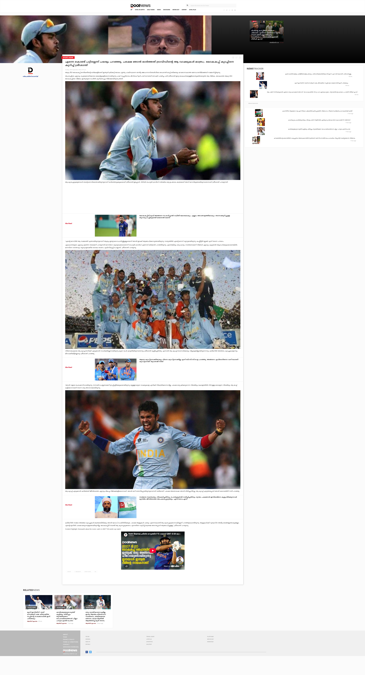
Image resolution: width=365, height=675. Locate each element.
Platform (210, 636)
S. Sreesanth (78, 571)
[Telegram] (232, 10)
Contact (66, 644)
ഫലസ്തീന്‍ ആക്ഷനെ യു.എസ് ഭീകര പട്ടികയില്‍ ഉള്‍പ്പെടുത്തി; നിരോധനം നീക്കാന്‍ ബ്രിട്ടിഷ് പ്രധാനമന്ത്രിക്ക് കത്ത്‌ (317, 111)
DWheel (88, 639)
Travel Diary (150, 636)
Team (65, 637)
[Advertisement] (153, 204)
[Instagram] (229, 10)
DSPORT (184, 9)
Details (88, 644)
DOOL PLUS (192, 9)
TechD (87, 636)
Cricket (69, 571)
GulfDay (149, 644)
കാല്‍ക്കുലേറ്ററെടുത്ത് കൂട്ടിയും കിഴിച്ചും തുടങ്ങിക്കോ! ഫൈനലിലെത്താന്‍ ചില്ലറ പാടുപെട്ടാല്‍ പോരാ (319, 129)
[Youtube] (235, 10)
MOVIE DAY (176, 9)
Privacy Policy (68, 639)
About (65, 634)
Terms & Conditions (70, 642)
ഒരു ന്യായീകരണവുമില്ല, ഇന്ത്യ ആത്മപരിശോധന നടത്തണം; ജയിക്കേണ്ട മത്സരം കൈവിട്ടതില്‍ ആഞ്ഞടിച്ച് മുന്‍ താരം (96, 616)
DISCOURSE (166, 9)
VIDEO (159, 9)
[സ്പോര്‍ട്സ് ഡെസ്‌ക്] (30, 70)
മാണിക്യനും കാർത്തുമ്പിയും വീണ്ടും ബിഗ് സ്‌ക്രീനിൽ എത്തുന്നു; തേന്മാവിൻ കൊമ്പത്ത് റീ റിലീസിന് (319, 120)
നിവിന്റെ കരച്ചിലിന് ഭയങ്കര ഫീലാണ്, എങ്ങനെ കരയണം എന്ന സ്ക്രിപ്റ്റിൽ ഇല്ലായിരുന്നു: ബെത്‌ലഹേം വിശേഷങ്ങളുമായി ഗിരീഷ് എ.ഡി (265, 35)
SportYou (149, 642)
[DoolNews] (140, 6)
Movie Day (210, 639)
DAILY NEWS (151, 9)
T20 (95, 571)
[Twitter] (227, 10)
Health (88, 642)
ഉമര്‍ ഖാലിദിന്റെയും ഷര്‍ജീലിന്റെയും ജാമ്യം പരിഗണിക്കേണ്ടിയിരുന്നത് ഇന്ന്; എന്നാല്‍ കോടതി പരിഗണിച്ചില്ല (318, 74)
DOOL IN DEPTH (140, 9)
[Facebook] (224, 10)
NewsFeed (210, 642)
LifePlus (149, 639)
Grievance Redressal (71, 647)
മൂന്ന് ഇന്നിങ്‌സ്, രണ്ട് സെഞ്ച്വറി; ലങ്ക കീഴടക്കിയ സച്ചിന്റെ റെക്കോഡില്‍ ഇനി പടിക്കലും (321, 83)
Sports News (88, 571)
